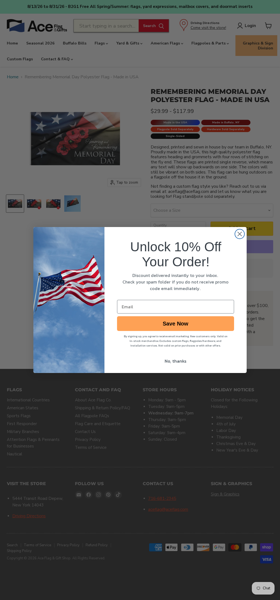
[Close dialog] (239, 234)
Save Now (175, 324)
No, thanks (175, 361)
